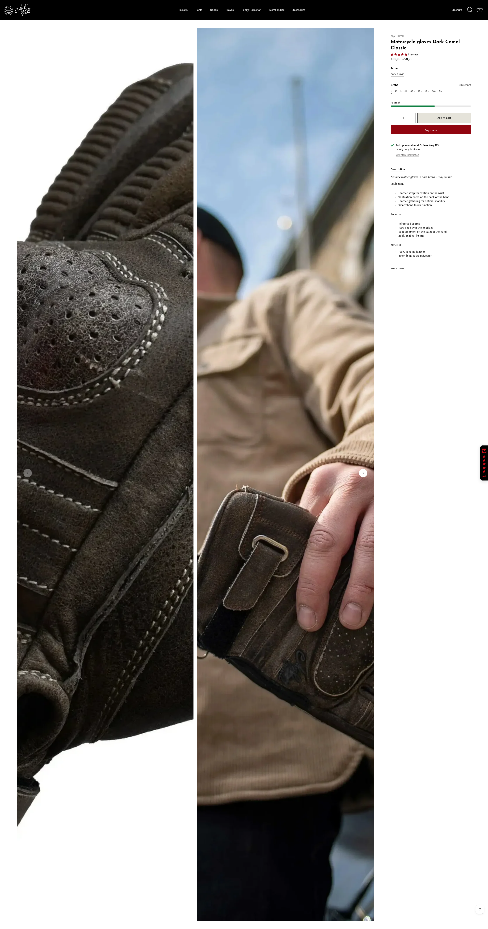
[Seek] (470, 10)
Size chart (465, 85)
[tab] (400, 169)
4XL (427, 91)
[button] (27, 473)
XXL (412, 91)
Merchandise (276, 10)
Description (398, 169)
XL (406, 91)
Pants (199, 10)
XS (440, 91)
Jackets (183, 10)
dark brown (397, 74)
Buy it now (431, 130)
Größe (431, 85)
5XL (434, 91)
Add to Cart (444, 118)
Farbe (394, 68)
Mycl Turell (397, 36)
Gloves (230, 10)
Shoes (214, 10)
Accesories (298, 10)
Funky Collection (251, 10)
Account (457, 10)
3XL (420, 91)
